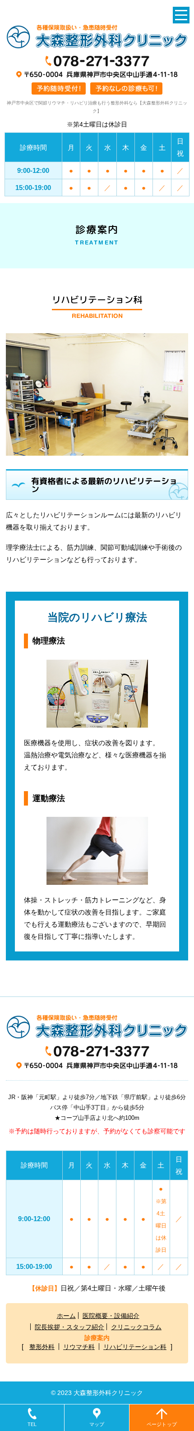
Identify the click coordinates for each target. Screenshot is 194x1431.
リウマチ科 (79, 1346)
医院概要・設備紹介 (111, 1315)
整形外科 (42, 1346)
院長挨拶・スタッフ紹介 (69, 1327)
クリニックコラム (136, 1327)
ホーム (66, 1315)
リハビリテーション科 (134, 1346)
